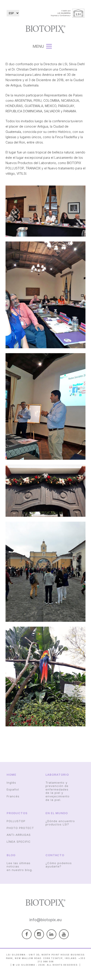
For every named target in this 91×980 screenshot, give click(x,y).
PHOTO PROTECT (20, 828)
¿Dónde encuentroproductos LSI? (60, 822)
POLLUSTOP (16, 821)
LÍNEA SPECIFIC (19, 841)
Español (13, 789)
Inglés (11, 782)
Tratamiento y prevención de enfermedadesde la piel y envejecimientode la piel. (58, 791)
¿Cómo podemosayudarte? (59, 864)
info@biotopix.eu (45, 919)
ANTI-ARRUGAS (19, 834)
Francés (13, 796)
